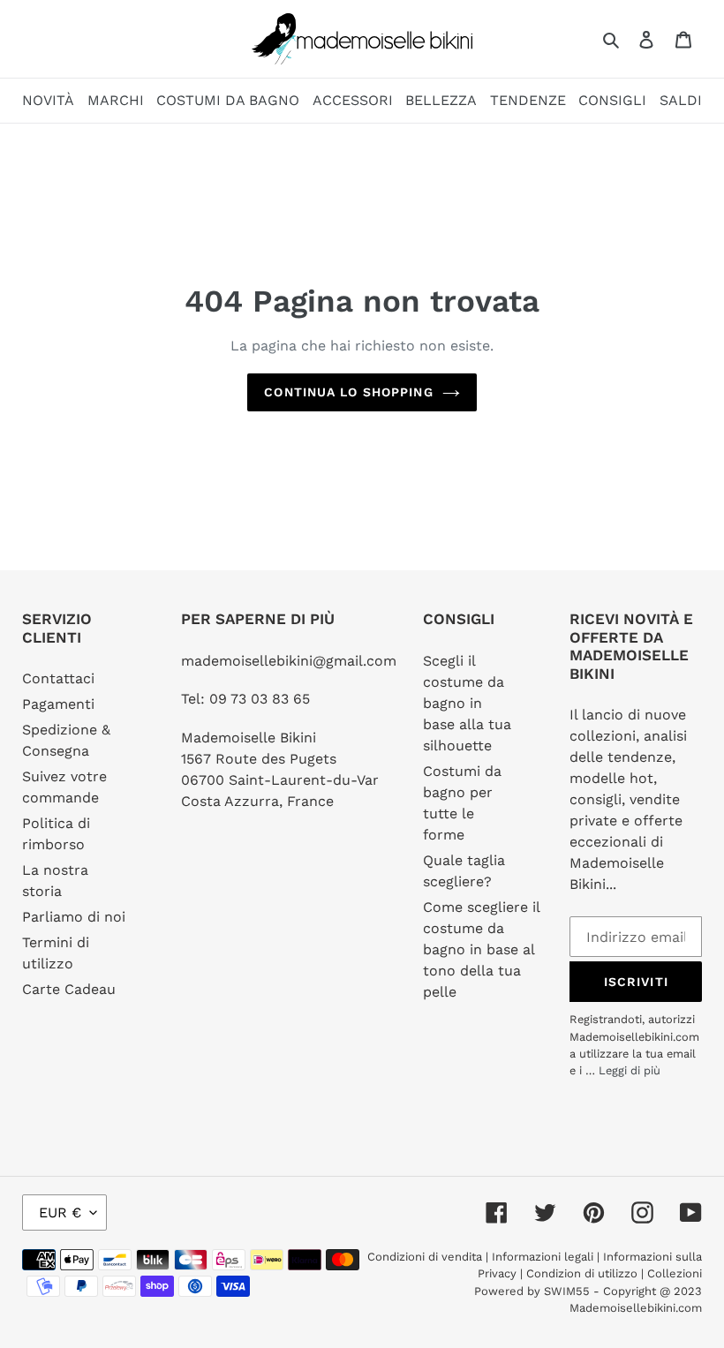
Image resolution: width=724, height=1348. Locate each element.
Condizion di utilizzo (583, 1273)
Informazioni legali (542, 1256)
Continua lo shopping (348, 392)
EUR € (60, 1212)
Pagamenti (58, 704)
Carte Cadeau (69, 989)
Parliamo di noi (73, 916)
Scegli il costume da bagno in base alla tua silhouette (467, 703)
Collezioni (674, 1273)
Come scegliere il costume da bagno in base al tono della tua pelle (481, 949)
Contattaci (58, 678)
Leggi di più (629, 1070)
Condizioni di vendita (426, 1256)
